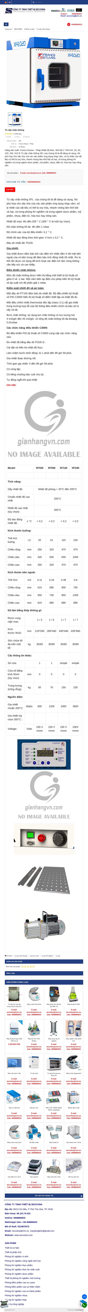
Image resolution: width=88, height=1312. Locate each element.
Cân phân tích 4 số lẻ (73, 1142)
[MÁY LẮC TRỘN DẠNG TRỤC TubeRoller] (54, 1105)
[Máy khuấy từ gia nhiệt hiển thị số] (14, 1036)
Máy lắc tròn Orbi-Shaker (34, 1040)
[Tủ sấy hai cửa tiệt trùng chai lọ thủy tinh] (14, 1001)
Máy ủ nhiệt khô (14, 1108)
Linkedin (27, 136)
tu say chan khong (21, 956)
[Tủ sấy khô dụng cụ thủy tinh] (54, 1071)
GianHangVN (79, 1310)
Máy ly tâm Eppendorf (73, 1073)
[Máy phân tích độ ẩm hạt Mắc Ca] (54, 1001)
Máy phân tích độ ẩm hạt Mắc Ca (54, 1005)
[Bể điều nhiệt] (34, 1140)
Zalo (84, 1297)
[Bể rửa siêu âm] (74, 1174)
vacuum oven (34, 956)
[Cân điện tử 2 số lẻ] (14, 1174)
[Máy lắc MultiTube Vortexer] (4, 1304)
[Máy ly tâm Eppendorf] (74, 1071)
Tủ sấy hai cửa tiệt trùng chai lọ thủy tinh (14, 1005)
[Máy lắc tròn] (34, 1105)
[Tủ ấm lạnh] (34, 1071)
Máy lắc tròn (34, 1108)
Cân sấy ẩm (34, 1177)
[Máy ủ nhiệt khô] (14, 1105)
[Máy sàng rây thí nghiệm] (54, 1036)
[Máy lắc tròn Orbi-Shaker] (34, 1036)
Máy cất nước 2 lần (14, 1073)
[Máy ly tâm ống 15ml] (34, 1001)
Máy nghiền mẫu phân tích (73, 1040)
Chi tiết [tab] (10, 190)
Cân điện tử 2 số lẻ (14, 1177)
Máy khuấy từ (53, 1142)
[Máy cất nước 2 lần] (14, 1071)
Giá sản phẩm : (13, 173)
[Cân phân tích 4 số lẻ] (74, 1140)
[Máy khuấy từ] (54, 1140)
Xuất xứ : (14, 144)
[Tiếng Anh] (10, 2)
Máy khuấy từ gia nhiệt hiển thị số (14, 1040)
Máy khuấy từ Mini (74, 1004)
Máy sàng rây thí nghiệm (54, 1040)
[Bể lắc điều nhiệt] (74, 1105)
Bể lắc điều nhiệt (73, 1108)
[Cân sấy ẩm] (34, 1174)
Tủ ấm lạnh (34, 1073)
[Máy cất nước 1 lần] (54, 1174)
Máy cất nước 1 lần (53, 1177)
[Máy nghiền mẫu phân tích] (74, 1036)
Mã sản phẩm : (12, 141)
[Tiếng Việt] (6, 2)
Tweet (18, 136)
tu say (58, 956)
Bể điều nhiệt (34, 1142)
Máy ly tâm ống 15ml (34, 1004)
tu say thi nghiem (47, 956)
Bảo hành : (13, 147)
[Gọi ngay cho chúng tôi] (84, 1305)
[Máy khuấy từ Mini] (74, 1001)
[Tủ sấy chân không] (44, 72)
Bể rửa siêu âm (73, 1177)
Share (9, 136)
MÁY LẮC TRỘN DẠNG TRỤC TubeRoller (54, 1109)
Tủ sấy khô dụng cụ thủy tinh (54, 1074)
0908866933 (76, 24)
